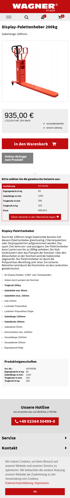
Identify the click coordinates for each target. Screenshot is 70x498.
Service (9, 438)
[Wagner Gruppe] (35, 6)
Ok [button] (35, 491)
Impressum (42, 483)
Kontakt (9, 448)
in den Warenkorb (31, 144)
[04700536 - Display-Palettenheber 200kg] (35, 71)
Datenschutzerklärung (19, 483)
